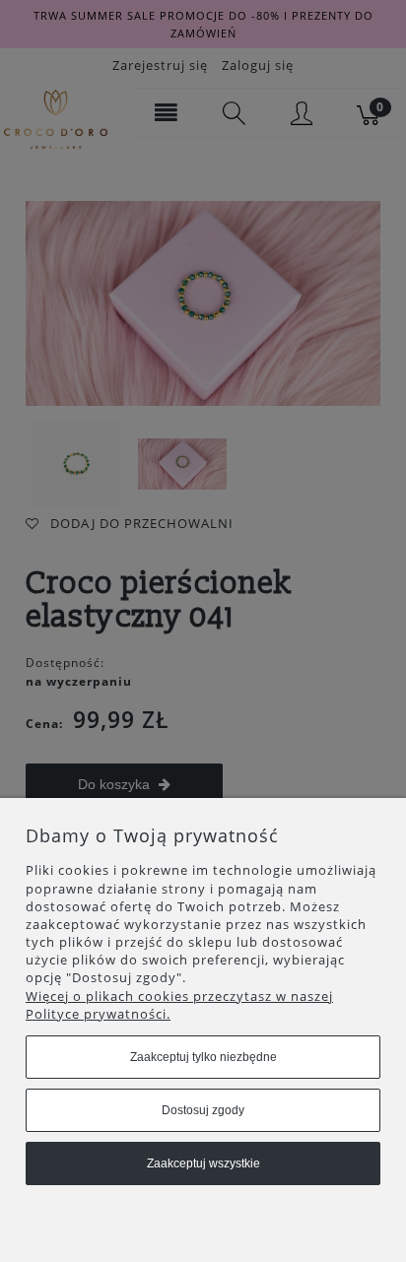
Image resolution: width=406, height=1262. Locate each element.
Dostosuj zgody (203, 1110)
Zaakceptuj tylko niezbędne (203, 1057)
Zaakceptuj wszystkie (203, 1163)
